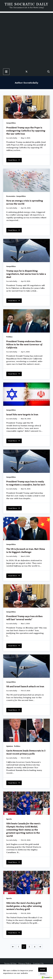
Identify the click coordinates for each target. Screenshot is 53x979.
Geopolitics (11, 123)
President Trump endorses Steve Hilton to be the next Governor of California (24, 344)
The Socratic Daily (26, 4)
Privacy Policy (24, 963)
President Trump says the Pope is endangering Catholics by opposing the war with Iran (25, 130)
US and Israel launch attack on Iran (25, 686)
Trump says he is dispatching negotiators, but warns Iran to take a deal (26, 273)
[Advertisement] (26, 39)
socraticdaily (11, 138)
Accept (42, 969)
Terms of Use (10, 963)
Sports (9, 819)
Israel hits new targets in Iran (22, 414)
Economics (10, 196)
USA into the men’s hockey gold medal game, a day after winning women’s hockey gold (24, 906)
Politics (9, 337)
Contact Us (38, 963)
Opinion (9, 746)
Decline (43, 974)
